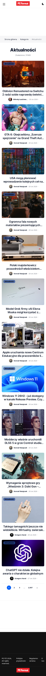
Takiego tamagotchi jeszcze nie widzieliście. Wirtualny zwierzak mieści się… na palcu (23, 528)
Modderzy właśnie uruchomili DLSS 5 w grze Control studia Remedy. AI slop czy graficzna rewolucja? (23, 441)
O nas (42, 659)
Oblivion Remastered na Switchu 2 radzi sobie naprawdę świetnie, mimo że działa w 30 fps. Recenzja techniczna (23, 92)
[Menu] (4, 4)
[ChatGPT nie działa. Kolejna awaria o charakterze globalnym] (23, 553)
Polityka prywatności (21, 659)
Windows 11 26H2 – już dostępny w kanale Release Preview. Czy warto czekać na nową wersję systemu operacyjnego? (23, 397)
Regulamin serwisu (33, 659)
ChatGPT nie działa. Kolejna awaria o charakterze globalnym (23, 571)
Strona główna (11, 39)
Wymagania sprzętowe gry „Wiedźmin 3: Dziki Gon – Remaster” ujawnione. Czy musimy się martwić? (23, 484)
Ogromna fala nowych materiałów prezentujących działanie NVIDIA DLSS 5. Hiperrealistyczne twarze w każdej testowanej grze (23, 223)
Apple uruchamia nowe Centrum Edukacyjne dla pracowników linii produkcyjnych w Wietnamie (23, 354)
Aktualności (9, 64)
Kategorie (24, 39)
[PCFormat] (23, 670)
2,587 (30, 587)
